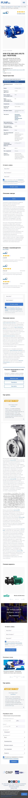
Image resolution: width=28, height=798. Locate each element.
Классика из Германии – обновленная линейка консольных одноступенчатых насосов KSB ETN (13, 672)
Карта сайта (11, 785)
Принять (24, 794)
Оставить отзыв (21, 13)
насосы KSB (13, 460)
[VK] (12, 782)
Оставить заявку (11, 649)
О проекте (6, 785)
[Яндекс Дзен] (9, 782)
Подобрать (14, 382)
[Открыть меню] (24, 2)
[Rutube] (14, 782)
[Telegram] (19, 782)
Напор (4, 724)
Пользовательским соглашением (10, 758)
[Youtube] (16, 782)
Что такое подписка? (6, 783)
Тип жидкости (6, 735)
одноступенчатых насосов (9, 322)
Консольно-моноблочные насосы (18, 116)
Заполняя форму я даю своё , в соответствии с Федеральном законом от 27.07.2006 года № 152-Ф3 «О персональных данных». (14, 310)
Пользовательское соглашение (19, 783)
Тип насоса (5, 730)
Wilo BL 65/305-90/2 (19, 595)
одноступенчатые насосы (9, 336)
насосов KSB (13, 479)
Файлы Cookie (14, 788)
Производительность (8, 718)
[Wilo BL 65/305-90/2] (14, 580)
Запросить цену (14, 378)
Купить (14, 198)
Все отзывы (5, 249)
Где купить (14, 386)
